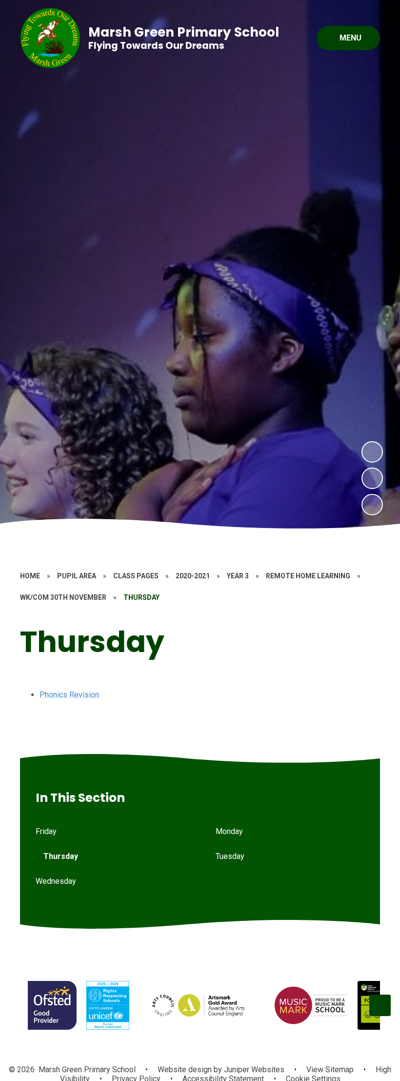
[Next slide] (380, 1005)
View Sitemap (330, 1069)
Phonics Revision (69, 694)
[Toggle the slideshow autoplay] (372, 504)
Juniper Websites (253, 1069)
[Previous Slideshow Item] (372, 478)
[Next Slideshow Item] (372, 452)
